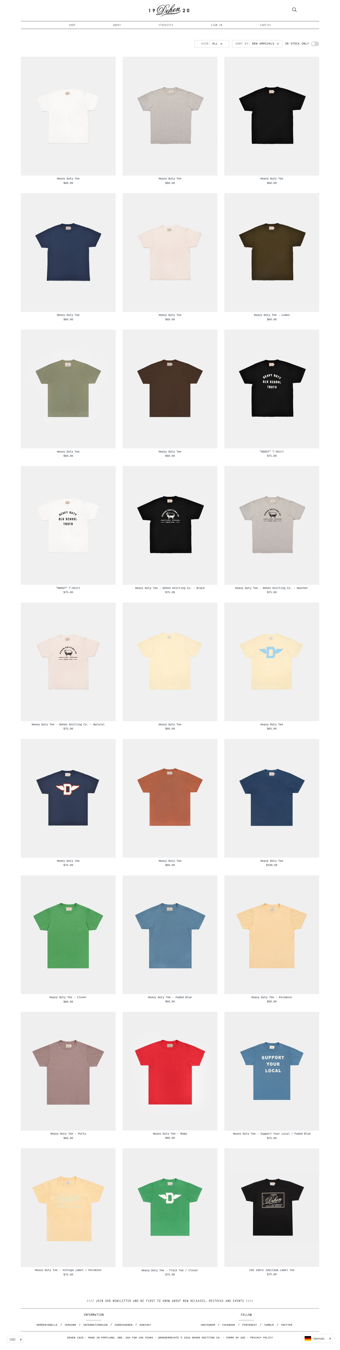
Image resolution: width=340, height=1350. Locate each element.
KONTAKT (145, 1325)
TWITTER (286, 1325)
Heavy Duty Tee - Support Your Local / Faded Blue (272, 1133)
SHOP (72, 25)
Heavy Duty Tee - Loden (272, 315)
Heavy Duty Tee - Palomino (271, 997)
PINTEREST (249, 1325)
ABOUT (117, 25)
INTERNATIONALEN (95, 1325)
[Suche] (294, 10)
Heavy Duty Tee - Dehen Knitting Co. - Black (170, 588)
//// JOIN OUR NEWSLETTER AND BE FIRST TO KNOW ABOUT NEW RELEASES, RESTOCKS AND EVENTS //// (170, 1301)
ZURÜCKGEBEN (124, 1325)
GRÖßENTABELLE (47, 1325)
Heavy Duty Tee (68, 178)
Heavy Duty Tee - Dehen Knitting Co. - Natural (68, 724)
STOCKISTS (166, 25)
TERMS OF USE (235, 1337)
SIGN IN (216, 25)
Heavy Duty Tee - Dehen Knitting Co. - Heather (271, 588)
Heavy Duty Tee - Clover (68, 997)
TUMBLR (269, 1325)
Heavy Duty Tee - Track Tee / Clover (170, 1270)
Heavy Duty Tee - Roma (170, 1133)
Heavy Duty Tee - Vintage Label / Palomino (68, 1270)
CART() (265, 25)
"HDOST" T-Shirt (272, 451)
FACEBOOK (228, 1325)
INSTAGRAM (208, 1325)
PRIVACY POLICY (261, 1337)
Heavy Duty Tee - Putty (68, 1133)
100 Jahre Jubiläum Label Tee (271, 1270)
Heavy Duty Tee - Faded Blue (170, 997)
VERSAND (70, 1325)
